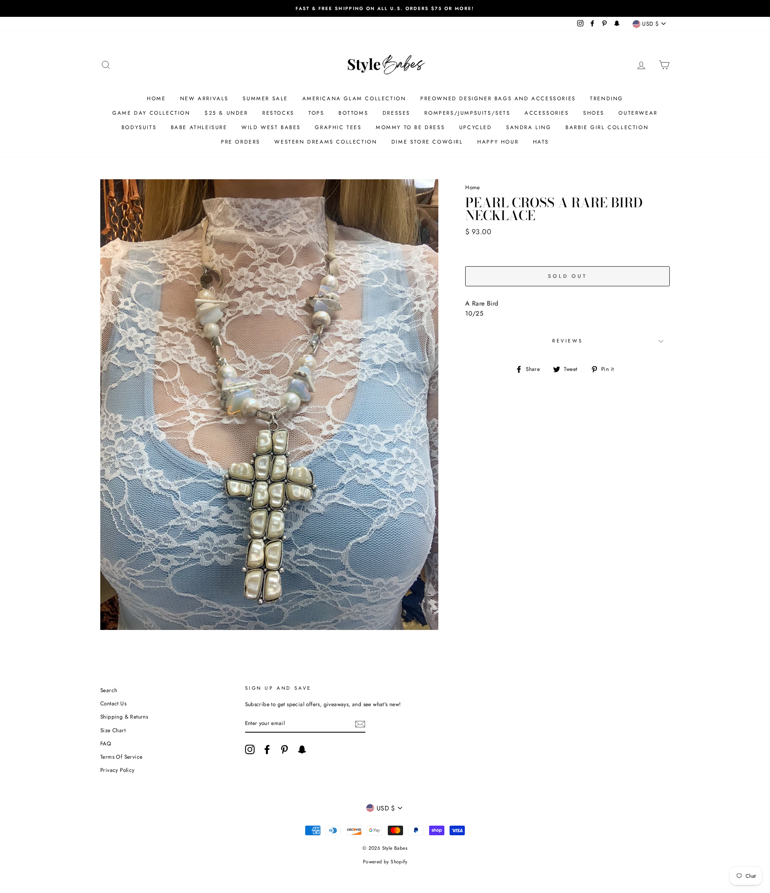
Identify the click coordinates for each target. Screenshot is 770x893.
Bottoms (353, 113)
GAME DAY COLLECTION (151, 113)
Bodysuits (139, 127)
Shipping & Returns (124, 717)
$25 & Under (226, 113)
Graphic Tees (338, 127)
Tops (316, 113)
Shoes (593, 113)
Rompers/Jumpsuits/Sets (467, 113)
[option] (385, 8)
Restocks (278, 113)
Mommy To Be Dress (410, 127)
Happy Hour (498, 142)
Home (156, 98)
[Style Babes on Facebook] (267, 749)
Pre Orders (240, 142)
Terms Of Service (121, 757)
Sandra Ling (528, 127)
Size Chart (113, 730)
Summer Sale (265, 98)
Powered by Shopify (385, 861)
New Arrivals (204, 98)
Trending (606, 98)
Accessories (547, 113)
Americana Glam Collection (354, 98)
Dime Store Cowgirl (427, 142)
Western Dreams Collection (325, 142)
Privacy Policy (117, 770)
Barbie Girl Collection (606, 127)
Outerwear (637, 113)
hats (541, 142)
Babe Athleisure (199, 127)
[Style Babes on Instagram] (250, 749)
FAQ (105, 743)
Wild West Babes (271, 127)
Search (108, 690)
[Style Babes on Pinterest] (284, 749)
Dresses (396, 113)
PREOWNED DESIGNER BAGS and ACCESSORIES (498, 98)
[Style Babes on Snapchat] (302, 749)
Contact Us (113, 703)
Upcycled (475, 127)
